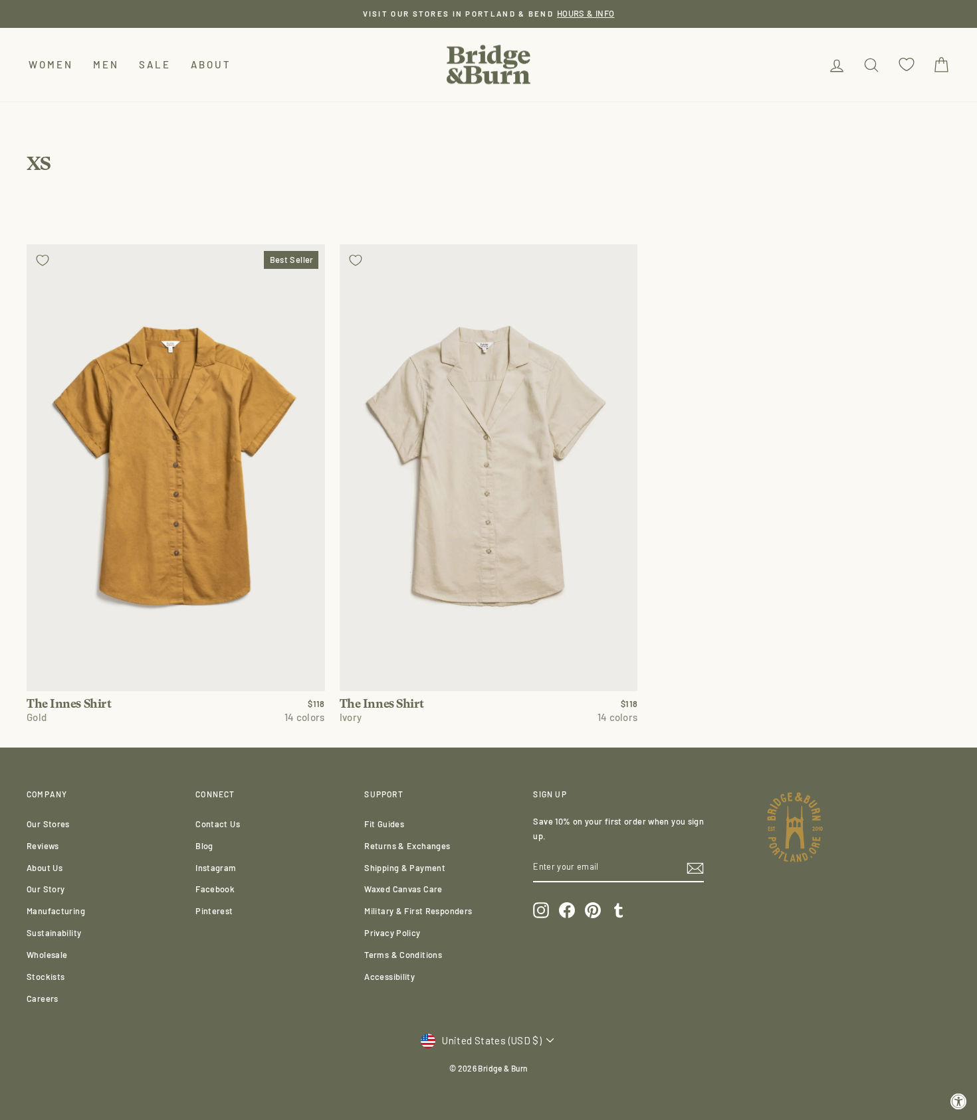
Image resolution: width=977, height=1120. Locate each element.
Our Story (45, 889)
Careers (42, 998)
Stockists (45, 976)
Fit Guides (384, 824)
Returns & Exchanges (407, 845)
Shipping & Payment (404, 867)
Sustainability (54, 932)
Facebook (215, 889)
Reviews (43, 845)
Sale (155, 64)
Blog (204, 845)
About (211, 64)
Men (106, 64)
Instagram (215, 867)
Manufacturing (56, 911)
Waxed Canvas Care (403, 889)
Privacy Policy (392, 932)
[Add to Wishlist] (42, 260)
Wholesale (47, 954)
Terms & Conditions (403, 954)
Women (51, 64)
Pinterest (214, 911)
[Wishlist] (906, 64)
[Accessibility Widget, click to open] (958, 1101)
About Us (44, 867)
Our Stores (48, 824)
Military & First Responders (418, 911)
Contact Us (217, 824)
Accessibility (389, 976)
